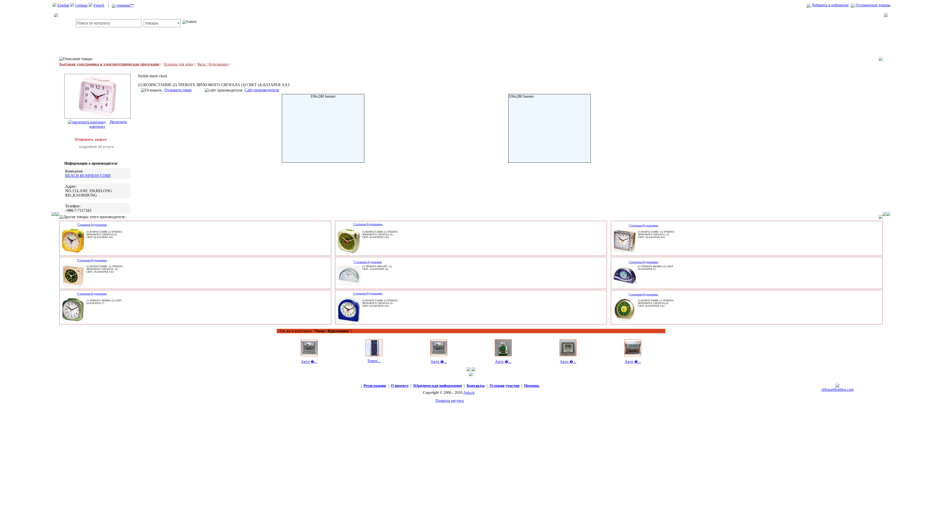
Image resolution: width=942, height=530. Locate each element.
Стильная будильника (92, 224)
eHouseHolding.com (838, 389)
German (81, 5)
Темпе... (373, 361)
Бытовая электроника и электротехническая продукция (109, 64)
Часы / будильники (212, 64)
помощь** (125, 5)
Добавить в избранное (830, 5)
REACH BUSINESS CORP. (88, 175)
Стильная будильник (368, 262)
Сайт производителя (262, 90)
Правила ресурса (449, 400)
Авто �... (309, 361)
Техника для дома (178, 64)
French (98, 5)
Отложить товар (178, 90)
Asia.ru (468, 392)
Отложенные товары (872, 5)
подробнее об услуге (96, 147)
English (63, 5)
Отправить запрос (91, 139)
